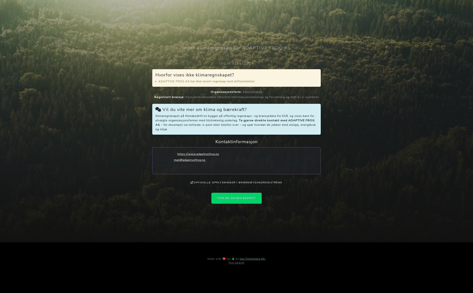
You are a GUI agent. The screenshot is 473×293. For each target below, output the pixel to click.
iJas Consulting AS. (253, 259)
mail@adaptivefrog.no (189, 160)
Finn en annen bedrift (236, 198)
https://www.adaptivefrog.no (198, 154)
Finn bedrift (236, 263)
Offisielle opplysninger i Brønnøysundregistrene (238, 182)
